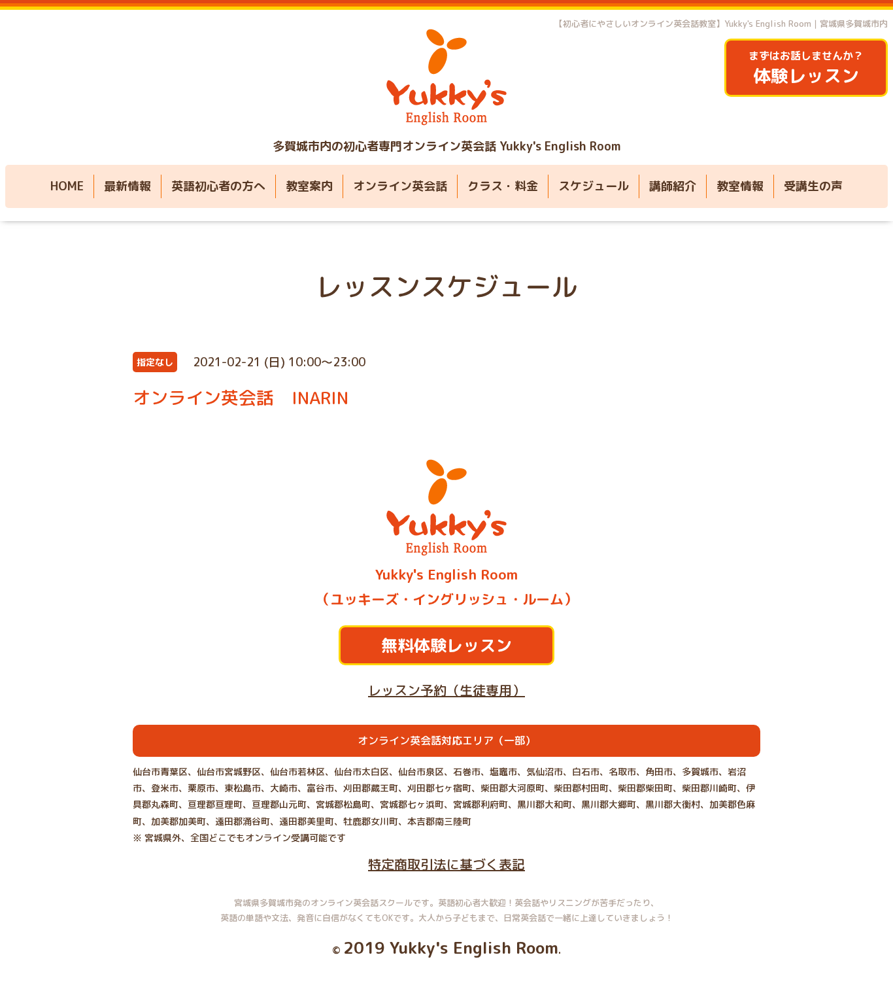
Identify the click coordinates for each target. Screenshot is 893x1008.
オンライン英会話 (400, 186)
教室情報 (740, 186)
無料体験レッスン (446, 645)
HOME (67, 186)
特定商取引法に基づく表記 (446, 864)
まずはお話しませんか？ (806, 68)
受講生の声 (813, 186)
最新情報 (127, 186)
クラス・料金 (502, 186)
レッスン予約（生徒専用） (446, 690)
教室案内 (309, 186)
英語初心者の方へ (218, 186)
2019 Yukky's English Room (450, 947)
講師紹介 (672, 186)
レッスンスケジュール (446, 286)
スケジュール (593, 186)
